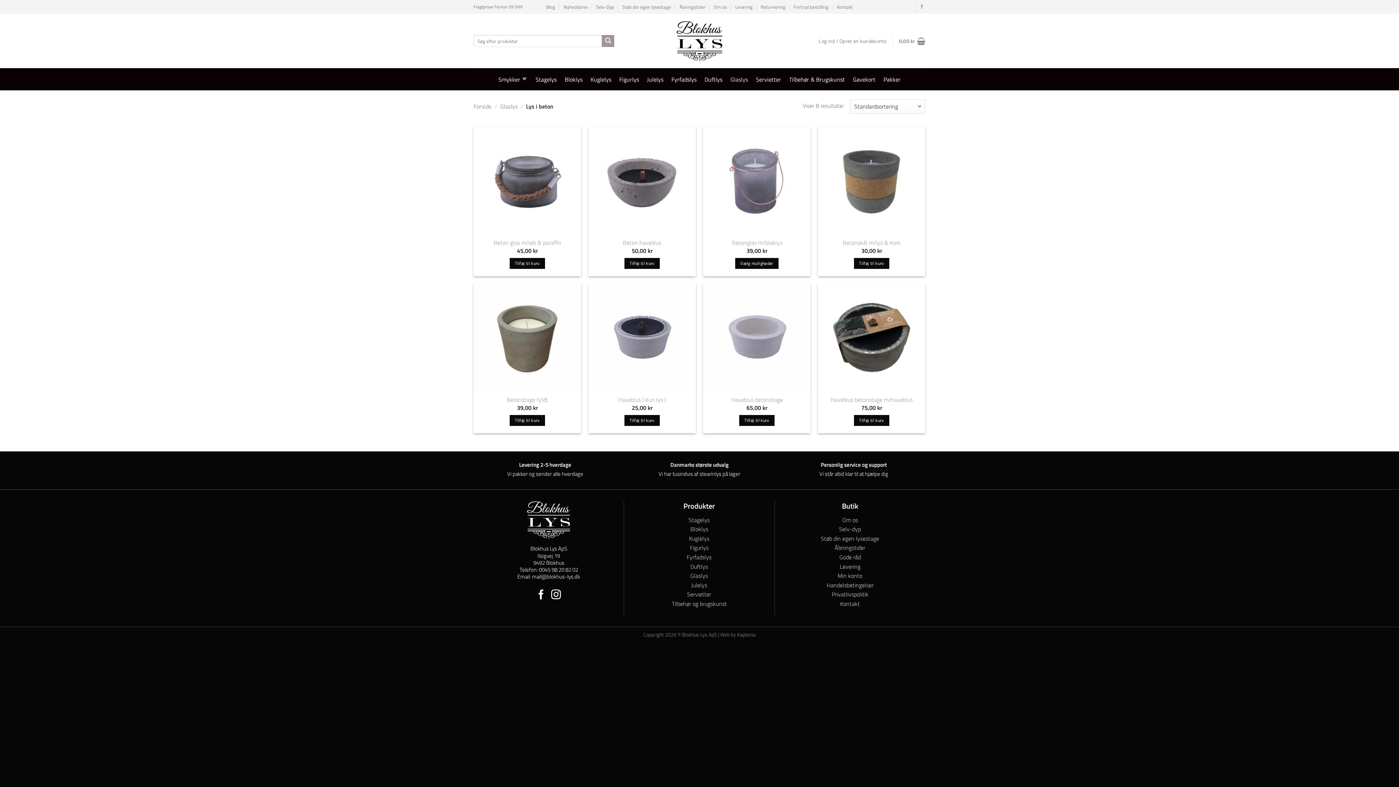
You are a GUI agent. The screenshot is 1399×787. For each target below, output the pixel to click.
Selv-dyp (850, 529)
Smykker (509, 79)
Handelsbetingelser (850, 585)
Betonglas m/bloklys (757, 243)
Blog (550, 7)
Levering (744, 7)
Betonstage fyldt (527, 400)
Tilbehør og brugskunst (699, 603)
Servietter (768, 79)
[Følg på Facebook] (922, 6)
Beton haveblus (642, 243)
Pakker (892, 79)
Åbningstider (692, 7)
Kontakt (845, 7)
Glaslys (739, 79)
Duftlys (713, 79)
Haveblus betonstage (757, 400)
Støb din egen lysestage (646, 7)
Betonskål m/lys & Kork (872, 243)
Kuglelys (601, 79)
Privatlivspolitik (850, 594)
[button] (912, 41)
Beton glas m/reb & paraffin (527, 243)
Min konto (850, 575)
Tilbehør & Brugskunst (817, 79)
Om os (720, 7)
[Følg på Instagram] (556, 595)
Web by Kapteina (738, 635)
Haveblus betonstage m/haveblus (872, 400)
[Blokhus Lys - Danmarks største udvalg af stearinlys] (699, 41)
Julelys (655, 79)
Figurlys (629, 79)
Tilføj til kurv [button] (527, 263)
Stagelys (546, 79)
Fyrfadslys (684, 79)
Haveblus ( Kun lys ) (642, 400)
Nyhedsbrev (576, 7)
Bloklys (574, 79)
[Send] (608, 41)
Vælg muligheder (756, 263)
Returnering (773, 7)
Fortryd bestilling (810, 7)
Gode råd (850, 557)
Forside (482, 106)
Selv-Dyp (605, 7)
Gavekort (864, 79)
